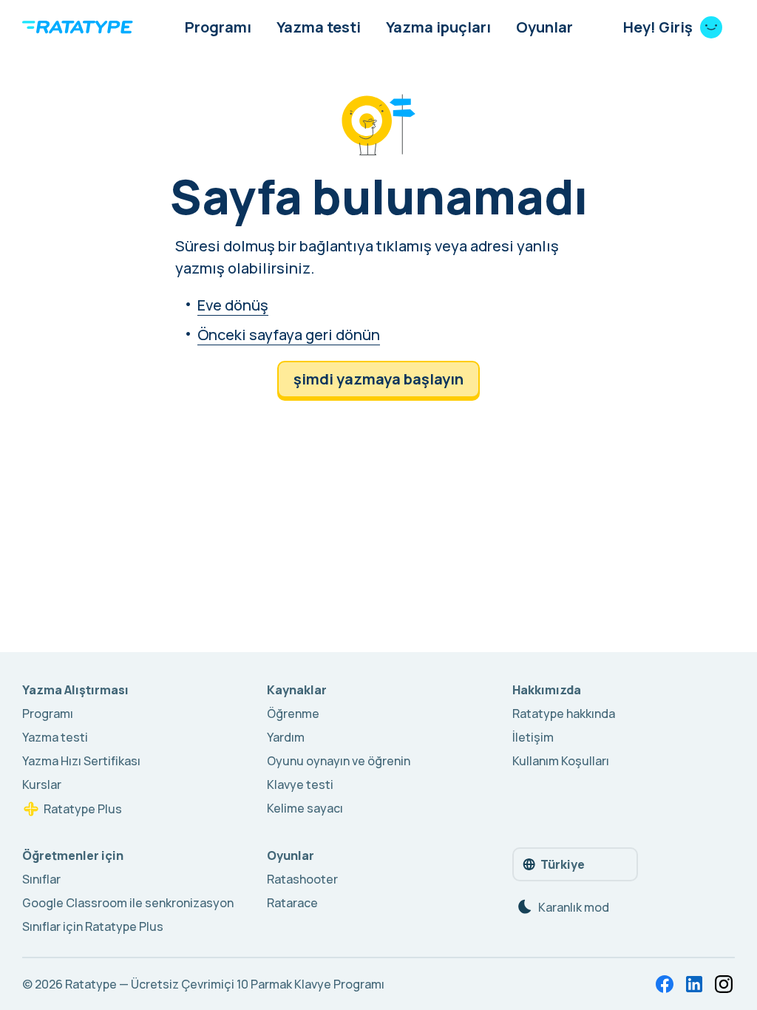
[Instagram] (724, 984)
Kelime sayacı (305, 808)
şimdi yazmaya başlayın (378, 379)
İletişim (533, 737)
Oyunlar (544, 27)
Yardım (286, 737)
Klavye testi (300, 784)
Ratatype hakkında (563, 713)
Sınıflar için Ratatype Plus (92, 926)
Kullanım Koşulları (560, 761)
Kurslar (41, 784)
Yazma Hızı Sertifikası (81, 761)
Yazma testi (318, 27)
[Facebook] (665, 984)
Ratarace (292, 903)
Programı (218, 27)
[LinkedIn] (694, 984)
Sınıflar (41, 879)
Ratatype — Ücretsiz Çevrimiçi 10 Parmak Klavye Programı (224, 984)
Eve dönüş (232, 305)
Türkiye (562, 864)
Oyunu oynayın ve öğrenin (338, 761)
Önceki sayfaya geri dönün (288, 335)
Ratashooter (302, 879)
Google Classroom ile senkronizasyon (128, 903)
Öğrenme (293, 713)
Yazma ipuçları (438, 27)
